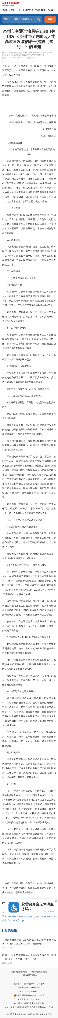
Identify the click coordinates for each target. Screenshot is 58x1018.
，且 (39, 260)
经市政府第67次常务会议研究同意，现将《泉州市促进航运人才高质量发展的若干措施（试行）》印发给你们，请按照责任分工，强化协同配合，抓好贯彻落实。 (29, 88)
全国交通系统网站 (19, 972)
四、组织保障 (11, 752)
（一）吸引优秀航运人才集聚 (19, 278)
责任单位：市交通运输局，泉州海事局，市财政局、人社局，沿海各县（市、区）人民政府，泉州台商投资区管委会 (29, 626)
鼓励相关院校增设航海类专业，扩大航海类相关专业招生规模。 (29, 415)
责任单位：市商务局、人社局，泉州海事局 (25, 388)
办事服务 (40, 10)
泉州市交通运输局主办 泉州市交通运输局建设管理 (29, 1014)
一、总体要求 (11, 208)
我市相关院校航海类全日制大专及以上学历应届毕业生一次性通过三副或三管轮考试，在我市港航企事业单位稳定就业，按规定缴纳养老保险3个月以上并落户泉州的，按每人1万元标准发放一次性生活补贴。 (29, 608)
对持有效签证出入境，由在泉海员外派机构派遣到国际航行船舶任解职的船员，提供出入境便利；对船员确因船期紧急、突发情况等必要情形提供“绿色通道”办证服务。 (29, 540)
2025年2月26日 (46, 136)
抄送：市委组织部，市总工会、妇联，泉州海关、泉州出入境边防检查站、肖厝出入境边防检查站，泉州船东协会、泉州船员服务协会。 (29, 888)
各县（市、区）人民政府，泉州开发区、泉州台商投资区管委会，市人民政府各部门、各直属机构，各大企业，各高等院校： (29, 70)
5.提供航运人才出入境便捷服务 (19, 526)
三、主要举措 (11, 271)
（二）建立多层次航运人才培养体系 (22, 395)
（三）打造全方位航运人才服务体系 (22, 520)
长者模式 (50, 19)
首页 (5, 10)
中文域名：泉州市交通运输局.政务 (29, 1003)
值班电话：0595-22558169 (29, 999)
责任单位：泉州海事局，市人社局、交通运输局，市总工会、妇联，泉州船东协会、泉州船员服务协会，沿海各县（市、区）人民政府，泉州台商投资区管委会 (29, 739)
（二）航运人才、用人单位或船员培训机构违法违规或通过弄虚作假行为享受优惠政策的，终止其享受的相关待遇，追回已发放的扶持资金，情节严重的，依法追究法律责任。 (29, 836)
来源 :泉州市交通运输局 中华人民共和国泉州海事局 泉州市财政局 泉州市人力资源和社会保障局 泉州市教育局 (28, 53)
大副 (11, 301)
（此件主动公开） (13, 142)
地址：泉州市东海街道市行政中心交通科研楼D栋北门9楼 (29, 1007)
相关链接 (10, 930)
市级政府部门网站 (29, 975)
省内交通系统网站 (39, 972)
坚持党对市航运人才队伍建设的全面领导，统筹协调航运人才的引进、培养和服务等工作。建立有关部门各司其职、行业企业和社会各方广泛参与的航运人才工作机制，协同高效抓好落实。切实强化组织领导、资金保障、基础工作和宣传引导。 (29, 768)
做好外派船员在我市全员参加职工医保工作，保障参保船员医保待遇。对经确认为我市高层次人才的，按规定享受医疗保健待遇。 (29, 664)
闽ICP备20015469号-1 (29, 991)
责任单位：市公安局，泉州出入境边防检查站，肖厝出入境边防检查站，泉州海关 (29, 555)
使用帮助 (17, 983)
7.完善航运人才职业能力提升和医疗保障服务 (26, 637)
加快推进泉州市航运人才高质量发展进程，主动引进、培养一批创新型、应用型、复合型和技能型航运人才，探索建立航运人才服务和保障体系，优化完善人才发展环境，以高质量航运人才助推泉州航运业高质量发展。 (29, 224)
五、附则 (9, 784)
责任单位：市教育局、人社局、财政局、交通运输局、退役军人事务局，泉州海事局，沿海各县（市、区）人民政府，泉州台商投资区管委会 (29, 508)
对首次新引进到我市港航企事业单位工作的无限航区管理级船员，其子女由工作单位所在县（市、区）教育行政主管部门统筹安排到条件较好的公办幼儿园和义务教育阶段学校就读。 (29, 341)
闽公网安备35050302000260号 (31, 995)
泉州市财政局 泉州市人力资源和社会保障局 (30, 122)
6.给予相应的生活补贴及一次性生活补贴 (24, 565)
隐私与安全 (29, 983)
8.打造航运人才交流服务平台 (18, 691)
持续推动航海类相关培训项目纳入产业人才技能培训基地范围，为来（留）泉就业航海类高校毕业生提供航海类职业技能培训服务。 (29, 648)
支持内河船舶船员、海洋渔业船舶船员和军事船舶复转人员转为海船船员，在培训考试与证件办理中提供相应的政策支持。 (29, 445)
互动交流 (27, 10)
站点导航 (40, 983)
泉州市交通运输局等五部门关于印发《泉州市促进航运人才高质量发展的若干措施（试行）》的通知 (29, 39)
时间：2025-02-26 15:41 (12, 58)
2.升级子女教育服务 (14, 328)
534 (34, 58)
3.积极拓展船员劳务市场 (16, 366)
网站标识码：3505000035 (29, 987)
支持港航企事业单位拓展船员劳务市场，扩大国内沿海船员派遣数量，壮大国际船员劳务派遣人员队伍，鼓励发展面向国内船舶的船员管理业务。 (29, 377)
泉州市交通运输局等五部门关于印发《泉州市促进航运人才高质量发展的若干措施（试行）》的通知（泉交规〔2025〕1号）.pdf (29, 916)
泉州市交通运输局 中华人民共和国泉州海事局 (30, 115)
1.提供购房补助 (12, 285)
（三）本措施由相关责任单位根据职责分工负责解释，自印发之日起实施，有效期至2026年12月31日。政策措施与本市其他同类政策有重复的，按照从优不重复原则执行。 (29, 856)
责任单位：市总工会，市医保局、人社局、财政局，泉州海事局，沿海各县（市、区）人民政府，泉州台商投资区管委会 (29, 680)
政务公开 (15, 10)
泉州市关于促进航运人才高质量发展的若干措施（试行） (29, 151)
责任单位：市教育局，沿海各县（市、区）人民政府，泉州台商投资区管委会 (29, 357)
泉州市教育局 (47, 129)
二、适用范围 (11, 239)
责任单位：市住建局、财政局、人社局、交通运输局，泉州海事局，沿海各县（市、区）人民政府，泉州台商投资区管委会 (29, 316)
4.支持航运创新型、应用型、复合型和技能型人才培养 (29, 404)
